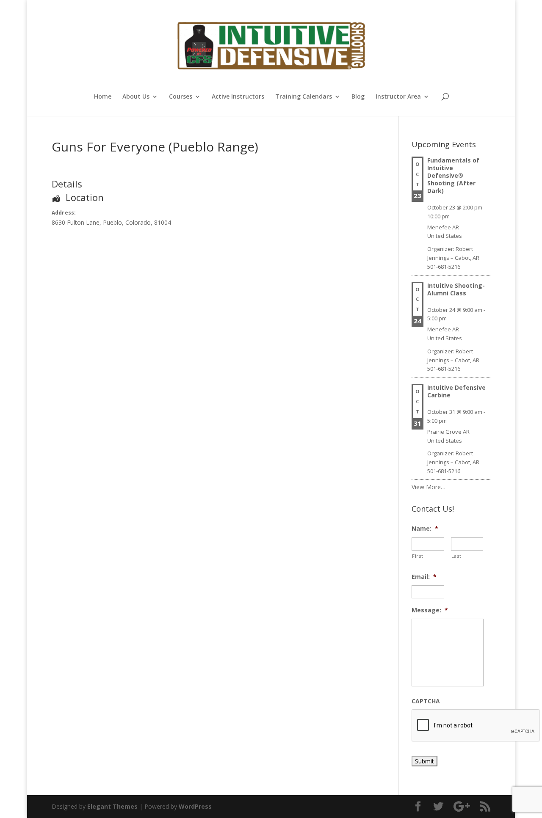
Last (456, 556)
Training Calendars (303, 97)
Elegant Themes (112, 806)
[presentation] (476, 725)
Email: (424, 577)
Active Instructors (238, 97)
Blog (358, 97)
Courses (180, 97)
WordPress (195, 806)
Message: (430, 610)
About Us (135, 97)
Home (102, 97)
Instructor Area (398, 97)
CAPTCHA (426, 701)
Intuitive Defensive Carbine (456, 391)
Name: (425, 528)
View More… (428, 487)
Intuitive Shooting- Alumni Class (456, 289)
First (417, 556)
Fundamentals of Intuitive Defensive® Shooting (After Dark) (453, 175)
